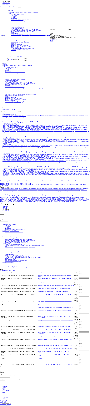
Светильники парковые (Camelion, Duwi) (31, 201)
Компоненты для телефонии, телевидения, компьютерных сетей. (22, 48)
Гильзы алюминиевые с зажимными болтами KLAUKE (58, 115)
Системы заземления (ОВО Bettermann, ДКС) (31, 159)
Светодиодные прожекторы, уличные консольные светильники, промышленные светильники (33, 189)
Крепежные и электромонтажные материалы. (19, 21)
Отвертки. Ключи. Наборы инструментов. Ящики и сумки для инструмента (24, 29)
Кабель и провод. (14, 16)
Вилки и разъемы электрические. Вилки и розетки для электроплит (44, 165)
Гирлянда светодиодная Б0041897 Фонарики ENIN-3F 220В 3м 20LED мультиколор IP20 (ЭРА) (55, 294)
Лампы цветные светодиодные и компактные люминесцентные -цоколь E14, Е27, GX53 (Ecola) (22, 149)
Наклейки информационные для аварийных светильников (42, 152)
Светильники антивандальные (27, 193)
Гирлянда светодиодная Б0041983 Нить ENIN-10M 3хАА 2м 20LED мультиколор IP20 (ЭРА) (54, 297)
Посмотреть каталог (6, 206)
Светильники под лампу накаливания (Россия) (37, 195)
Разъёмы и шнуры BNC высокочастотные (36, 172)
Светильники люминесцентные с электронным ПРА (63, 188)
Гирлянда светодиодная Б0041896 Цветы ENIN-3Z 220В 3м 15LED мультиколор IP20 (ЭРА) (54, 291)
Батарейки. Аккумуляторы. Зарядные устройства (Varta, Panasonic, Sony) (15, 146)
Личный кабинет (51, 41)
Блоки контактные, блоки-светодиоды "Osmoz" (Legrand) (37, 156)
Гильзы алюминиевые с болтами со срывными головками (37, 115)
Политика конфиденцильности (5, 404)
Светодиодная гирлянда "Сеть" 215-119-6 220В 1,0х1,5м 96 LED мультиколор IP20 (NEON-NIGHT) (55, 313)
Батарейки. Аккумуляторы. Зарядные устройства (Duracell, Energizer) (57, 145)
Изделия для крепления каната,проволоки (78, 131)
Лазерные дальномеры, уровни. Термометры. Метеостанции (63, 134)
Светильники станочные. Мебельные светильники (27, 198)
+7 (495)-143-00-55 (10, 6)
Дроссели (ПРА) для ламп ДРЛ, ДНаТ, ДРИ (49, 147)
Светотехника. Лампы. (15, 33)
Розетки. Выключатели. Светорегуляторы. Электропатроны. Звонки (17, 267)
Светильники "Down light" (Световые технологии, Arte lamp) (41, 199)
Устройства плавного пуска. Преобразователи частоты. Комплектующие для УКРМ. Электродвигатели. (23, 257)
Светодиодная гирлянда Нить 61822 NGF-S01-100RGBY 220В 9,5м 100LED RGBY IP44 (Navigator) (55, 364)
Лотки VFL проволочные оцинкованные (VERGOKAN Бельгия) (59, 128)
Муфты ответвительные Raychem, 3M (9, 121)
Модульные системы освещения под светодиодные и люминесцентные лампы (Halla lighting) (33, 200)
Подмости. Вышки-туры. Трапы (46, 136)
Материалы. (13, 24)
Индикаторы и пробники (47, 134)
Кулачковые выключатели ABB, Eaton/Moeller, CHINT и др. (71, 160)
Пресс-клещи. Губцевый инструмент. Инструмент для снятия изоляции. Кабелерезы (26, 30)
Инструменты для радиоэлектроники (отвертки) (38, 137)
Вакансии (21, 12)
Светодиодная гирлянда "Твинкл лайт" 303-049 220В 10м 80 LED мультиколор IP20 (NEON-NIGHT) (56, 285)
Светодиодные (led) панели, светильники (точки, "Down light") (33, 190)
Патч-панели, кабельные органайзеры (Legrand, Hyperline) (79, 171)
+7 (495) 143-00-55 (3, 401)
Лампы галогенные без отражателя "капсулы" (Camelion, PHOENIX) (52, 149)
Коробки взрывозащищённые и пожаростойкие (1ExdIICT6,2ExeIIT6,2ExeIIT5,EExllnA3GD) (42, 174)
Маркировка (13, 17)
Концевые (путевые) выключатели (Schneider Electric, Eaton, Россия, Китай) (47, 160)
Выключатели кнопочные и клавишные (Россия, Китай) (57, 156)
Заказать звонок (16, 6)
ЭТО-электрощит (16, 12)
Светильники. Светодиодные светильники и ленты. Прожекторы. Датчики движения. (20, 89)
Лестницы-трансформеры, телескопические (33, 136)
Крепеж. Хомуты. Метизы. (15, 23)
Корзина (9, 54)
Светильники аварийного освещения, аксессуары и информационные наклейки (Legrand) (61, 190)
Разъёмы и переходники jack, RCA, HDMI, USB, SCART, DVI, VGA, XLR (15, 172)
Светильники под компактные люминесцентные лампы (65, 194)
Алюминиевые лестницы (20, 136)
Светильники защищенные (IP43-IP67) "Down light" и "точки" (19, 199)
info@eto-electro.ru (3, 6)
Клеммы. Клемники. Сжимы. (16, 47)
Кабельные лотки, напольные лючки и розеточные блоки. (15, 75)
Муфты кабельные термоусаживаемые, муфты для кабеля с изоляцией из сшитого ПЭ (63, 120)
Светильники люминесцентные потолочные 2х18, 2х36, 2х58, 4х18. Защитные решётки (16, 188)
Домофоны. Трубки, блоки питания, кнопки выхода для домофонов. (56, 167)
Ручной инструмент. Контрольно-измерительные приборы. (21, 26)
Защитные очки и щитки (79, 141)
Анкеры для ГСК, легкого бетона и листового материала (30, 129)
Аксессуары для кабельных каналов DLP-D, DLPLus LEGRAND (33, 125)
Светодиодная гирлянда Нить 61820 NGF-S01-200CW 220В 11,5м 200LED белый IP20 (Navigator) (55, 345)
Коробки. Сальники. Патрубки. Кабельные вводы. (19, 49)
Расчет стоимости (5, 394)
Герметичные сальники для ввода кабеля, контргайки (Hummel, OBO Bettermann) (35, 173)
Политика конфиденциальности (32, 12)
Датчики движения (48, 151)
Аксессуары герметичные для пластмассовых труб (16, 131)
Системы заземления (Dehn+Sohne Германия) (14, 159)
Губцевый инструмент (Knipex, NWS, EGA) (40, 139)
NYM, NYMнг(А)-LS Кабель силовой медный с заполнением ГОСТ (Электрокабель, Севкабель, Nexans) (27, 117)
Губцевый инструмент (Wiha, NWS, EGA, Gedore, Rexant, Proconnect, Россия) (62, 139)
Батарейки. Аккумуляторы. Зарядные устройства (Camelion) (34, 145)
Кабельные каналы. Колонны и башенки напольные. (14, 74)
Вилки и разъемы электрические (26, 165)
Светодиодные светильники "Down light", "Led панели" (12, 190)
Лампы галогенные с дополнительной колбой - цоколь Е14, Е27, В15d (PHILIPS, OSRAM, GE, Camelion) (53, 150)
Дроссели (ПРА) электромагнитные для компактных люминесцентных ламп (71, 147)
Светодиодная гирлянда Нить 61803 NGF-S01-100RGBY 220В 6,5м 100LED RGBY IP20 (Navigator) (55, 320)
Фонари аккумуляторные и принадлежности (36, 146)
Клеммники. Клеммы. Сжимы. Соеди (17, 20)
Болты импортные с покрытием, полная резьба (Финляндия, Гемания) (21, 130)
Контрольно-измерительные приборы (17, 27)
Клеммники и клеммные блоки (64, 169)
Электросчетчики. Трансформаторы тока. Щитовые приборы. (16, 260)
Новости (24, 12)
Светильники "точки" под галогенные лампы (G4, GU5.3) (21, 197)
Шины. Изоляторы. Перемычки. (10, 258)
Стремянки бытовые (56, 136)
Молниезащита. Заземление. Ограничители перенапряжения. (21, 40)
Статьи (3, 388)
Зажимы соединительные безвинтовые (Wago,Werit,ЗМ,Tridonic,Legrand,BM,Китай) (44, 169)
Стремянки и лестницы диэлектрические (67, 136)
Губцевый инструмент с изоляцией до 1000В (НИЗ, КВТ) (26, 140)
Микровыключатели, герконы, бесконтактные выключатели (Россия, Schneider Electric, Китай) (27, 161)
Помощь (3, 392)
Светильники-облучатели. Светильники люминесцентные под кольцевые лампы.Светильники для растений (51, 193)
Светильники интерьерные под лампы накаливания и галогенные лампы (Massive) (60, 195)
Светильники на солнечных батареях (67, 201)
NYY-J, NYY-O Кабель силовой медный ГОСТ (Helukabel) (56, 117)
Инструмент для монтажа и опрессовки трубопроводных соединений (48, 140)
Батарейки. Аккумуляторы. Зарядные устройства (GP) (79, 145)
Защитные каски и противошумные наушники (66, 141)
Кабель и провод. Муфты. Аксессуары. (17, 14)
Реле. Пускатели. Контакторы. (10, 253)
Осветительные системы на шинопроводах (63, 197)
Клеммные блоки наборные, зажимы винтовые (22, 170)
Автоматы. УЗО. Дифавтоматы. (16, 38)
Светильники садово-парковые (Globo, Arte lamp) (73, 200)
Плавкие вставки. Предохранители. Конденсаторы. (20, 42)
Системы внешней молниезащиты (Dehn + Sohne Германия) (60, 158)
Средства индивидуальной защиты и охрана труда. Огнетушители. (22, 31)
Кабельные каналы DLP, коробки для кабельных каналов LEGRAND (35, 126)
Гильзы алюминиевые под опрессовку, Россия (19, 115)
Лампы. (12, 36)
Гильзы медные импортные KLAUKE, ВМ (12, 116)
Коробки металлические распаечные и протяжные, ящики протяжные (71, 174)
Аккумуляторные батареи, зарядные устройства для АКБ (34, 167)
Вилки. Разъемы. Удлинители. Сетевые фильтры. (19, 45)
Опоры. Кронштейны (20, 196)
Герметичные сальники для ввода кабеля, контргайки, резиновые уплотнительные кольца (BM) (67, 173)
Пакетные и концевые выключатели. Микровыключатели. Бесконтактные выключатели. (26, 41)
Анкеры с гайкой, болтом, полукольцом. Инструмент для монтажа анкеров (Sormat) (55, 129)
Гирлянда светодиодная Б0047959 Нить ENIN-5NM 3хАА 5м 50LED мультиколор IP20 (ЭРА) (54, 326)
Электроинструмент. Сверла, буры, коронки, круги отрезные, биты (16, 242)
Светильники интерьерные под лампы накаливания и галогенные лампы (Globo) (66, 199)
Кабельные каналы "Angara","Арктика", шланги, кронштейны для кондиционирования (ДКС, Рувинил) (63, 125)
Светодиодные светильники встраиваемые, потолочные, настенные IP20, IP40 (62, 192)
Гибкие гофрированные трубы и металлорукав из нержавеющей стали (37, 131)
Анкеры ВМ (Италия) (16, 129)
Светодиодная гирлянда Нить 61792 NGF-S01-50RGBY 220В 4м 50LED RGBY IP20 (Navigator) (55, 339)
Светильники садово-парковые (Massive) (17, 201)
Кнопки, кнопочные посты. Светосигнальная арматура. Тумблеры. (22, 39)
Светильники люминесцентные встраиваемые (40, 192)
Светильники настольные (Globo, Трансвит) (44, 198)
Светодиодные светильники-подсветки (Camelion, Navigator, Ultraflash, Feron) (18, 192)
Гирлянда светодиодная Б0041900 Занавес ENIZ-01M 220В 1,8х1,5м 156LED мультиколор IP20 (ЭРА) (56, 307)
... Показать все (13, 32)
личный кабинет (11, 53)
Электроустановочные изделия (16, 44)
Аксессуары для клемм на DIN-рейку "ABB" (21, 169)
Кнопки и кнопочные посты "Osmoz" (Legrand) (14, 157)
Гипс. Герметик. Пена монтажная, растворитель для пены (60, 131)
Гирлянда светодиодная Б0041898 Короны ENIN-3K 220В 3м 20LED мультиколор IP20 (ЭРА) (54, 288)
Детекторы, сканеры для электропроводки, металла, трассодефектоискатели (29, 134)
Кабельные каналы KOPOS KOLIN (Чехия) (56, 126)
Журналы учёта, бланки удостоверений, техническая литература (46, 141)
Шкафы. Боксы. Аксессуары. (10, 259)
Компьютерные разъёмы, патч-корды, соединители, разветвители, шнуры (39, 171)
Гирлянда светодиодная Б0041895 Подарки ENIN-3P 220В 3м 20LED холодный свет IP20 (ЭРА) (55, 301)
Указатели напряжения (24, 135)
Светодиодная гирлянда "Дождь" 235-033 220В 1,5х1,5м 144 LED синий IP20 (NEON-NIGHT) (54, 329)
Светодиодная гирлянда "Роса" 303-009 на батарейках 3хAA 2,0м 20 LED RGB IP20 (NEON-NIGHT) (56, 336)
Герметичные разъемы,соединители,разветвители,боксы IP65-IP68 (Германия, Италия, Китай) (34, 166)
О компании (10, 12)
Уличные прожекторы (54, 200)
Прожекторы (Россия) (12, 196)
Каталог (3, 396)
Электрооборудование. (9, 90)
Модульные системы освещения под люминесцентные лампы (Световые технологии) (67, 151)
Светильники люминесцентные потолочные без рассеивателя (43, 188)
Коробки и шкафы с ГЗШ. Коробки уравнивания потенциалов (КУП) (37, 158)
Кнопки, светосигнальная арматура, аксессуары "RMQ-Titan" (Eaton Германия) (37, 157)
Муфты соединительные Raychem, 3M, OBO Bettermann (26, 121)
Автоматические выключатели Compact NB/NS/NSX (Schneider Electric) (26, 154)
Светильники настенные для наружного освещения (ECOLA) (50, 201)
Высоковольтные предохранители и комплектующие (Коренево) (63, 162)
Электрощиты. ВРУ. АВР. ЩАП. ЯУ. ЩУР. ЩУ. (13, 261)
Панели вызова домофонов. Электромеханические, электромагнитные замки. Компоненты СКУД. (47, 168)
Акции (3, 113)
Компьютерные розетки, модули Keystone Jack (60, 171)
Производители (5, 397)
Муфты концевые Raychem (84, 120)
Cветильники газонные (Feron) (38, 151)
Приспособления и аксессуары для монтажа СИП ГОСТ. (21, 19)
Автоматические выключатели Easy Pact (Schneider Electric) (50, 154)
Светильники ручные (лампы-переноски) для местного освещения (43, 197)
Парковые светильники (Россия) (29, 196)
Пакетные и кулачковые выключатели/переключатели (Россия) (55, 161)
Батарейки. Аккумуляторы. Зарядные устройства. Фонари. (21, 34)
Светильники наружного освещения (41, 196)
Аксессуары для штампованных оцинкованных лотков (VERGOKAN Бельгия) (37, 127)
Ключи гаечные (50, 137)
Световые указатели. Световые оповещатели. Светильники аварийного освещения (40, 194)
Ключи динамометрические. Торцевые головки (73, 137)
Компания (4, 385)
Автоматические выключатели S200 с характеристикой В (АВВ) (31, 155)
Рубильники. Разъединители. (10, 254)
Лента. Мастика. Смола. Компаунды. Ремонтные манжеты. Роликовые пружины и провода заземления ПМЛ (28, 120)
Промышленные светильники (23, 195)
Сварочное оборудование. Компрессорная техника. (14, 255)
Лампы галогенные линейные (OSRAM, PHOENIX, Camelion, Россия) (21, 150)
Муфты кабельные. (14, 18)
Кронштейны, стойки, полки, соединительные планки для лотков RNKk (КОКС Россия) (67, 127)
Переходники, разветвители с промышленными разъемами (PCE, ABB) (63, 166)
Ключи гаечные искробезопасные (59, 137)
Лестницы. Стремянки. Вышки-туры (17, 28)
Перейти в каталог (5, 210)
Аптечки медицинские (31, 141)
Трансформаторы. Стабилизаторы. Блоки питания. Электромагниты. (17, 256)
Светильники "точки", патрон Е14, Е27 (55, 196)
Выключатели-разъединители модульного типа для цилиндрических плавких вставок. (36, 162)
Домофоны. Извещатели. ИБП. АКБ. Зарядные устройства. (21, 46)
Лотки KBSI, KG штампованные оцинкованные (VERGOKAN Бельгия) (35, 128)
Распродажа (13, 25)
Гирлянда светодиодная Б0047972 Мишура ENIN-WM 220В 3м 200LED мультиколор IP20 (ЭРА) (55, 310)
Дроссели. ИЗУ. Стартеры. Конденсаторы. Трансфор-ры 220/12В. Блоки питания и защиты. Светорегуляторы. (30, 35)
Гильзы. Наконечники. (15, 15)
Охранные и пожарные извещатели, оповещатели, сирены (19, 168)
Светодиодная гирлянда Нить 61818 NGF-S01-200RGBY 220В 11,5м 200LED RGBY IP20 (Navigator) (55, 348)
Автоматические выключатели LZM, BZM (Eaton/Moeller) (71, 154)
